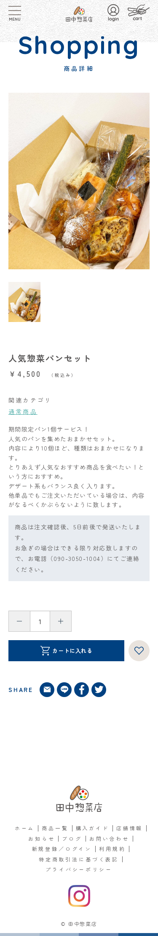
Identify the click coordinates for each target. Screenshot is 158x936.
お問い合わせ (109, 838)
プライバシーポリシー (79, 869)
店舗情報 (129, 827)
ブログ (72, 838)
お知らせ (41, 838)
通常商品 (22, 411)
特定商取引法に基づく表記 (79, 859)
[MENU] (14, 10)
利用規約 (112, 848)
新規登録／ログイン (62, 848)
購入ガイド (92, 827)
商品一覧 (55, 827)
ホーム (25, 827)
